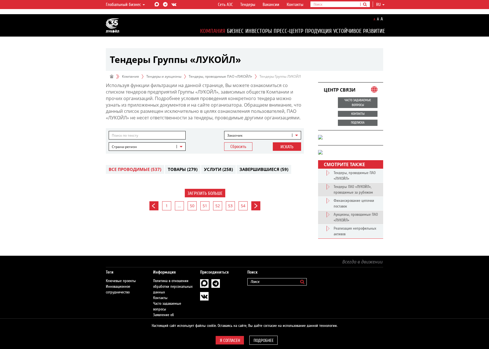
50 (192, 205)
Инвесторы (258, 31)
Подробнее (264, 340)
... (179, 205)
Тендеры (247, 4)
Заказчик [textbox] (235, 135)
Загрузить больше (205, 193)
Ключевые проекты (121, 281)
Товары (183, 169)
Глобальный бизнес (124, 4)
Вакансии (271, 4)
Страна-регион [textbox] (124, 146)
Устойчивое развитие (359, 31)
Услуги (218, 169)
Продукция (318, 31)
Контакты (295, 4)
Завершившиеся (263, 169)
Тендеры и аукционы (163, 76)
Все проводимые (135, 169)
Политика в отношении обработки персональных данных (173, 287)
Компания (212, 31)
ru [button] (379, 4)
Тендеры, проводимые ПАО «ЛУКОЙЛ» (220, 76)
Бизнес (235, 31)
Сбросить (238, 146)
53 (230, 205)
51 (205, 205)
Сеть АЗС (225, 4)
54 (243, 205)
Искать (286, 146)
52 (217, 205)
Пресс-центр (288, 31)
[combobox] (262, 135)
